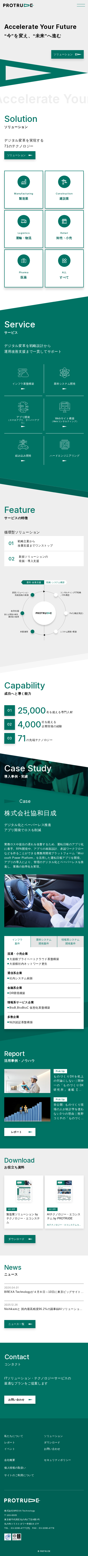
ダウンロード (16, 1239)
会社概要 (9, 1460)
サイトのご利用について (19, 1475)
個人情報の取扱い (15, 1467)
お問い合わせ (16, 1399)
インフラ (17, 941)
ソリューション (63, 54)
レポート (16, 1131)
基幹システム (43, 941)
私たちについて (13, 1436)
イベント (9, 1448)
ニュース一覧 (16, 1324)
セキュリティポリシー (57, 1460)
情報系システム (70, 941)
